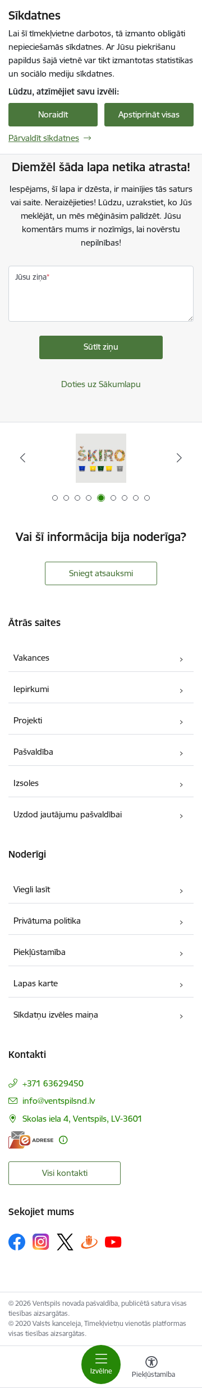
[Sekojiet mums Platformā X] (65, 1242)
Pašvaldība (33, 751)
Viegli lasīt (31, 889)
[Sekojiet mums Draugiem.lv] (89, 1242)
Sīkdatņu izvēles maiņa (55, 1014)
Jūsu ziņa (31, 277)
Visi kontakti (65, 1173)
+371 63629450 (53, 1083)
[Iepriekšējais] (22, 457)
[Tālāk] (179, 457)
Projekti (27, 720)
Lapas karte (35, 983)
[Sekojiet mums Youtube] (113, 1241)
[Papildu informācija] (63, 1140)
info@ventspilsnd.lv (58, 1100)
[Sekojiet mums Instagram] (41, 1242)
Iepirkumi (31, 689)
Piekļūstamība (39, 952)
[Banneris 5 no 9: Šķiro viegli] (101, 458)
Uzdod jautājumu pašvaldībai (67, 814)
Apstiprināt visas (149, 114)
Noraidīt (53, 114)
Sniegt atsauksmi (101, 573)
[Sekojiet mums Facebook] (16, 1242)
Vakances (31, 657)
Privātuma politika (47, 920)
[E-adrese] (30, 1140)
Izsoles (26, 783)
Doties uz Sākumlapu (101, 384)
